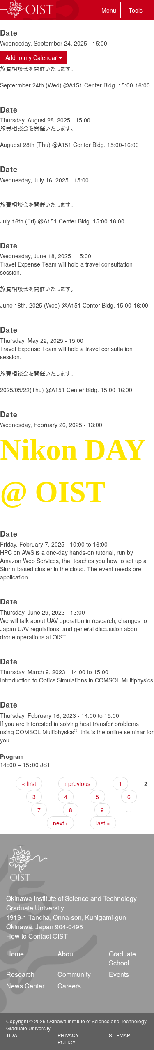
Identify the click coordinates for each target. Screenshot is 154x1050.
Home (15, 953)
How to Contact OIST (37, 936)
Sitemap (119, 1035)
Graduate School (122, 958)
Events (119, 974)
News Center (25, 985)
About (66, 953)
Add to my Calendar (32, 57)
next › (60, 823)
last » (103, 823)
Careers (69, 985)
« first (29, 783)
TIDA (11, 1035)
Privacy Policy (68, 1038)
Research (20, 974)
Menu (108, 10)
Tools (136, 10)
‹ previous (77, 783)
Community (74, 974)
